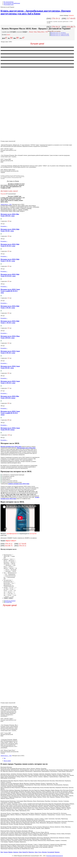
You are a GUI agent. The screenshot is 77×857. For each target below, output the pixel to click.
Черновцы (57, 852)
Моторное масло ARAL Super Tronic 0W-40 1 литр (10, 367)
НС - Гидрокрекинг (10, 574)
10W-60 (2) (8, 565)
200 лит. (10, 592)
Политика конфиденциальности (54, 855)
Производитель (8, 555)
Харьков (6, 852)
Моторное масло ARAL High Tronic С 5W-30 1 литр (10, 322)
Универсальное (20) (9, 586)
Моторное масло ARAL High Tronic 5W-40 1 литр (10, 230)
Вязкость (6, 559)
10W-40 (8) (6, 563)
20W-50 (5, 568)
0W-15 (11, 559)
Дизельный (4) (7, 584)
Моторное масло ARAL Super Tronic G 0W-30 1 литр (10, 382)
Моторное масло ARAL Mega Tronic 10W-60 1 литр (10, 337)
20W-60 (11, 568)
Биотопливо (7, 583)
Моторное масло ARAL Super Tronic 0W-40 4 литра (10, 428)
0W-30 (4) (11, 560)
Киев (2, 852)
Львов (36, 852)
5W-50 (14, 571)
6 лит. (14, 595)
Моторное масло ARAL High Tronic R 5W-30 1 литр (10, 245)
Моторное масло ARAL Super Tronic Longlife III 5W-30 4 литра (10, 413)
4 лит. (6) (10, 593)
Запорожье (15, 852)
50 (16, 568)
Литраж (6, 587)
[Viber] (57, 32)
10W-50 (13, 563)
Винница (10, 852)
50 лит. (9, 595)
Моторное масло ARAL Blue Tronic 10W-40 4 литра (10, 397)
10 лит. (12, 589)
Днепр (20, 852)
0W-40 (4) (6, 562)
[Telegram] (59, 34)
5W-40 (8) (7, 571)
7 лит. (12, 596)
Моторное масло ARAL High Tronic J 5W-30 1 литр (10, 307)
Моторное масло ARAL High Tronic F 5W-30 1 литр (10, 260)
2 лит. (10, 590)
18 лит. (5, 590)
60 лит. (7, 596)
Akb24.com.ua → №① (6, 204)
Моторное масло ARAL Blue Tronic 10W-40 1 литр (10, 215)
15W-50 (10, 566)
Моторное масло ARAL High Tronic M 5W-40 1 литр (10, 275)
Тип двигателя (7, 580)
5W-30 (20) (13, 569)
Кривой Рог (25, 852)
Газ (13, 583)
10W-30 (12, 562)
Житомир (44, 852)
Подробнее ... (4, 226)
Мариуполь (31, 852)
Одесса (39, 852)
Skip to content (7, 760)
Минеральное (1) (12, 572)
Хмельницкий (50, 852)
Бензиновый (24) (8, 581)
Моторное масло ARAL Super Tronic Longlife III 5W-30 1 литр (10, 291)
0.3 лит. (12, 587)
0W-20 (5, 560)
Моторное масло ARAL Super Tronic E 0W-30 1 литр (10, 352)
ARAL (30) (6, 556)
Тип (5, 572)
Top (4, 758)
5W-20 (7, 569)
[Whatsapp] (59, 35)
